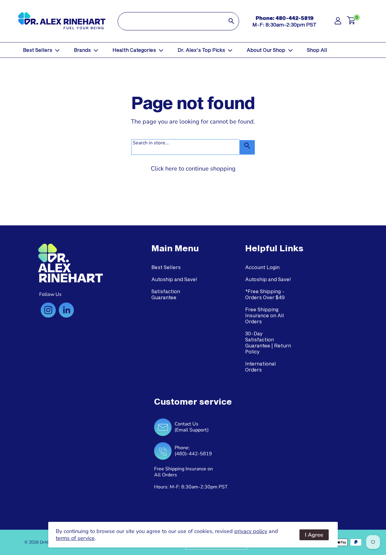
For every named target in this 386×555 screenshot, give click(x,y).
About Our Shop (266, 50)
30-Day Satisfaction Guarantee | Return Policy (268, 342)
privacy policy (250, 531)
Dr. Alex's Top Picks (201, 50)
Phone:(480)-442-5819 (193, 451)
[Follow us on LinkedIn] (66, 310)
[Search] (231, 21)
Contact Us (186, 424)
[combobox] (171, 21)
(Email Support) (192, 430)
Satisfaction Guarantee (165, 294)
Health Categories (134, 50)
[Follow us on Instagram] (48, 310)
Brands (82, 50)
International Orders (260, 366)
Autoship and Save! (174, 279)
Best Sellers (37, 50)
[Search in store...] (247, 147)
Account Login (262, 267)
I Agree (314, 534)
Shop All (317, 50)
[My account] (337, 22)
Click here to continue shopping (193, 169)
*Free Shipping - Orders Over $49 (265, 294)
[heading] (175, 248)
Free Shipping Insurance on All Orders (264, 315)
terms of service (75, 538)
